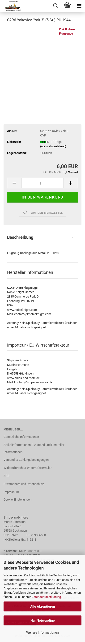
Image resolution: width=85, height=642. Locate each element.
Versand (73, 172)
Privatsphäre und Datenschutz (24, 484)
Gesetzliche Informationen (21, 437)
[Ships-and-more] (11, 6)
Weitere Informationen (42, 632)
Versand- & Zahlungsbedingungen (26, 459)
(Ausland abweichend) (53, 146)
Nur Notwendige (42, 620)
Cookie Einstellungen (17, 499)
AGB (6, 476)
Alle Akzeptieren (42, 606)
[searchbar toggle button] (55, 6)
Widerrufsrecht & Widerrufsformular (27, 468)
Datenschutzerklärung (46, 597)
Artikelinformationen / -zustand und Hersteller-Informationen (34, 448)
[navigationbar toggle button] (79, 6)
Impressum (11, 492)
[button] (14, 183)
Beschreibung (20, 237)
